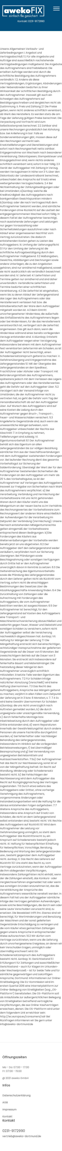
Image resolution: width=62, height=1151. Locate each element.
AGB (5, 1102)
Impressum (9, 1109)
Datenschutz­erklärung (16, 1095)
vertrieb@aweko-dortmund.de (21, 1136)
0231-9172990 (13, 1130)
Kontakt (7, 1116)
